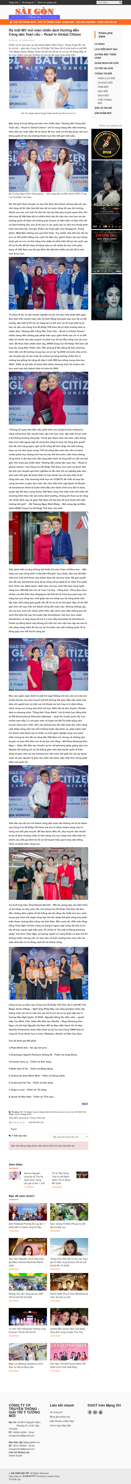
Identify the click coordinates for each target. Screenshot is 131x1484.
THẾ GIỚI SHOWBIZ (86, 22)
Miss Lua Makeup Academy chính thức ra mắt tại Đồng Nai (26, 1365)
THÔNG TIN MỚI (103, 73)
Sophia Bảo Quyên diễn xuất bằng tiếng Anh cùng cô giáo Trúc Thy (67, 1330)
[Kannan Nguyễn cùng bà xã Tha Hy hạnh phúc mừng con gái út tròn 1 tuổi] (15, 1175)
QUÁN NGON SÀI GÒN (107, 63)
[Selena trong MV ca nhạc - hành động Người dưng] (106, 194)
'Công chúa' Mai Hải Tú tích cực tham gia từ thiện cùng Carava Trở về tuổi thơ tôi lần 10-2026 (69, 1262)
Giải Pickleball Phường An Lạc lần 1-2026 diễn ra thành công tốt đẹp (27, 1225)
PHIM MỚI (103, 86)
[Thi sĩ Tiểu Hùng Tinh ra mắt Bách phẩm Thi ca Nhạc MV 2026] (82, 1174)
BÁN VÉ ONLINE (103, 107)
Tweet (14, 1129)
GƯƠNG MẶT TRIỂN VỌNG (105, 56)
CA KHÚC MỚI (105, 82)
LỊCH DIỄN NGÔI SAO (106, 49)
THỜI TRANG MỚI (105, 101)
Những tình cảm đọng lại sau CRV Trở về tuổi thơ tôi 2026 (26, 1295)
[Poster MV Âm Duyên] (106, 296)
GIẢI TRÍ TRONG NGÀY (25, 22)
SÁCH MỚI (103, 95)
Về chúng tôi (28, 2)
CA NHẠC (100, 43)
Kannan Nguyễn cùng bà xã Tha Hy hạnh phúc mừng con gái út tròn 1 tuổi (34, 1178)
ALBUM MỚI (68, 22)
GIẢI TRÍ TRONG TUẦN (49, 22)
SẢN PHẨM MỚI (103, 113)
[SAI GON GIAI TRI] (34, 12)
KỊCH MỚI (103, 91)
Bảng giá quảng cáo (60, 1416)
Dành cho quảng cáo (47, 2)
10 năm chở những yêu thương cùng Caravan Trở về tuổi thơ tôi (27, 1330)
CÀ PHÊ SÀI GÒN (104, 68)
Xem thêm (16, 1164)
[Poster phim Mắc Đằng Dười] (106, 251)
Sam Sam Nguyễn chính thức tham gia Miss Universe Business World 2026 (26, 1262)
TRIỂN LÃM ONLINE (107, 22)
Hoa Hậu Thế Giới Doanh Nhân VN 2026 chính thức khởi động (67, 1365)
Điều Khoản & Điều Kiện (62, 1421)
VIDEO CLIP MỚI (106, 78)
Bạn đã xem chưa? (22, 1196)
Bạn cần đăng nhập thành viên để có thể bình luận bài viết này (43, 1145)
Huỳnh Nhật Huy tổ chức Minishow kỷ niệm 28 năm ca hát (69, 1295)
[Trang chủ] (11, 22)
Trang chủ (13, 2)
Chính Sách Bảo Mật (60, 1425)
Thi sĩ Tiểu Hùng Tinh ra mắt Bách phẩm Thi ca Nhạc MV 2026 (61, 1178)
